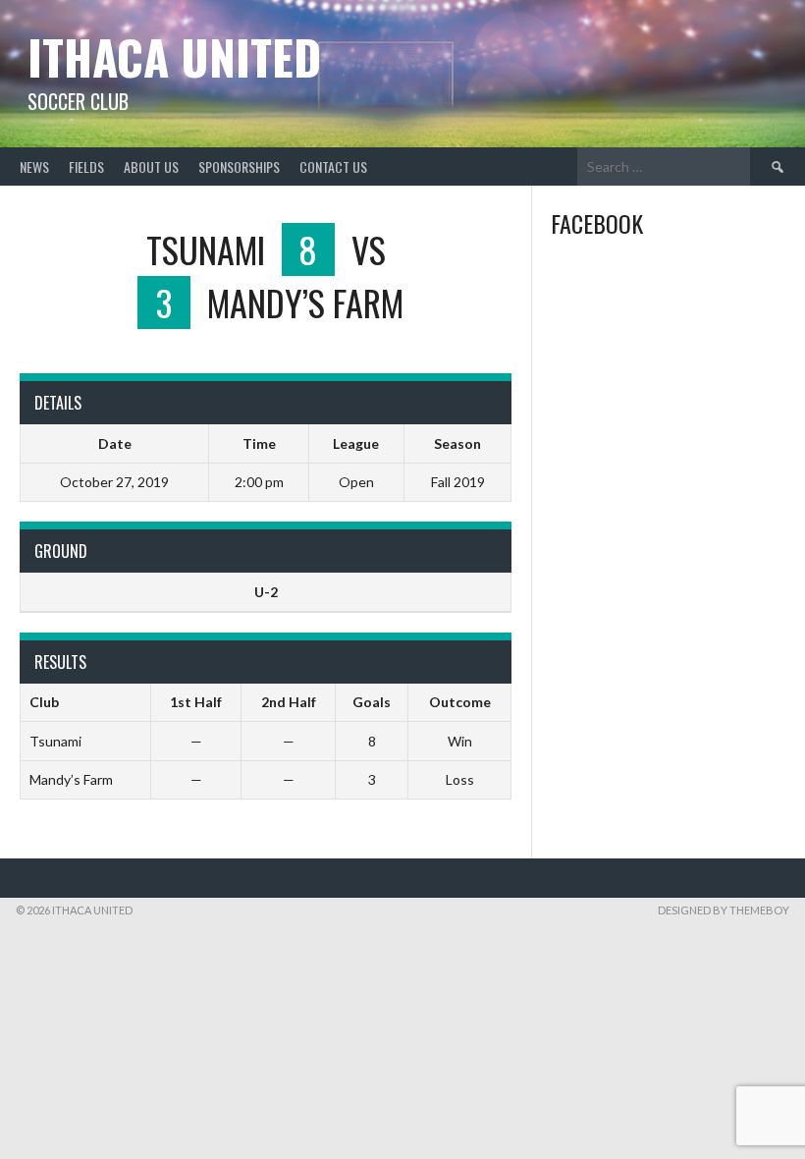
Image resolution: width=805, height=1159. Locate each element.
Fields (86, 166)
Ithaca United (174, 56)
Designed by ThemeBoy (723, 910)
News (34, 166)
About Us (151, 166)
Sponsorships (239, 166)
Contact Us (333, 166)
